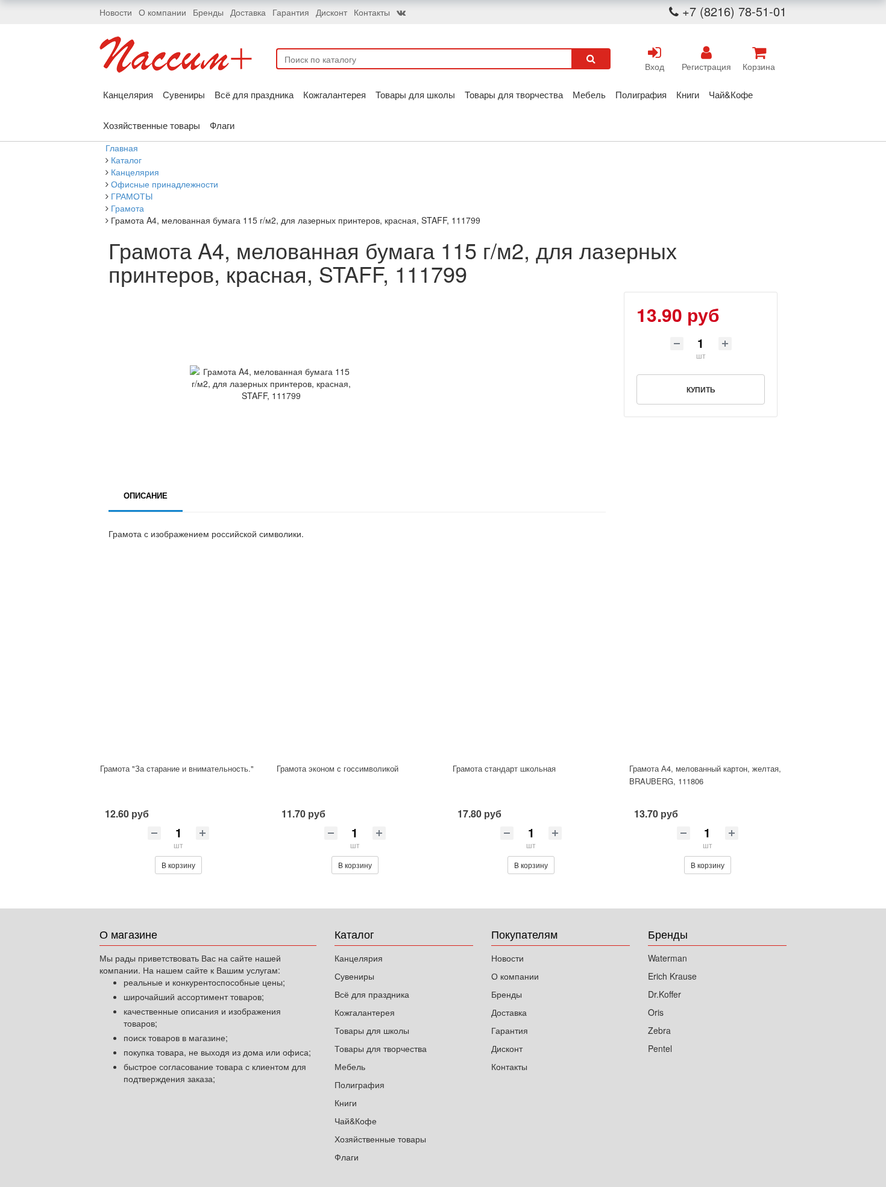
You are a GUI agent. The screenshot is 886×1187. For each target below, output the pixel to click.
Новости (115, 12)
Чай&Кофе (731, 94)
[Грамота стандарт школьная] (531, 662)
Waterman (667, 958)
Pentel (660, 1048)
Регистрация (706, 66)
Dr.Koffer (664, 994)
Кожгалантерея (334, 94)
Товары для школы (415, 94)
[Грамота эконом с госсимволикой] (355, 662)
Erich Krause (672, 976)
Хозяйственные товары (151, 125)
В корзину (178, 865)
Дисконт (331, 12)
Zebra (659, 1030)
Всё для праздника (254, 94)
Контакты (372, 12)
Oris (656, 1012)
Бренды (208, 12)
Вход (654, 66)
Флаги (222, 125)
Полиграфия (641, 94)
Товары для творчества (514, 94)
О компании (162, 12)
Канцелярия (128, 94)
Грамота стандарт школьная (504, 768)
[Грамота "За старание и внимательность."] (178, 662)
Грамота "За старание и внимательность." (177, 768)
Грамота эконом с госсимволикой (337, 768)
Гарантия (290, 12)
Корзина (759, 66)
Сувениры (184, 94)
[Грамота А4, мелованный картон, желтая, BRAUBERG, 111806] (708, 662)
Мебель (589, 94)
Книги (687, 94)
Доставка (248, 12)
